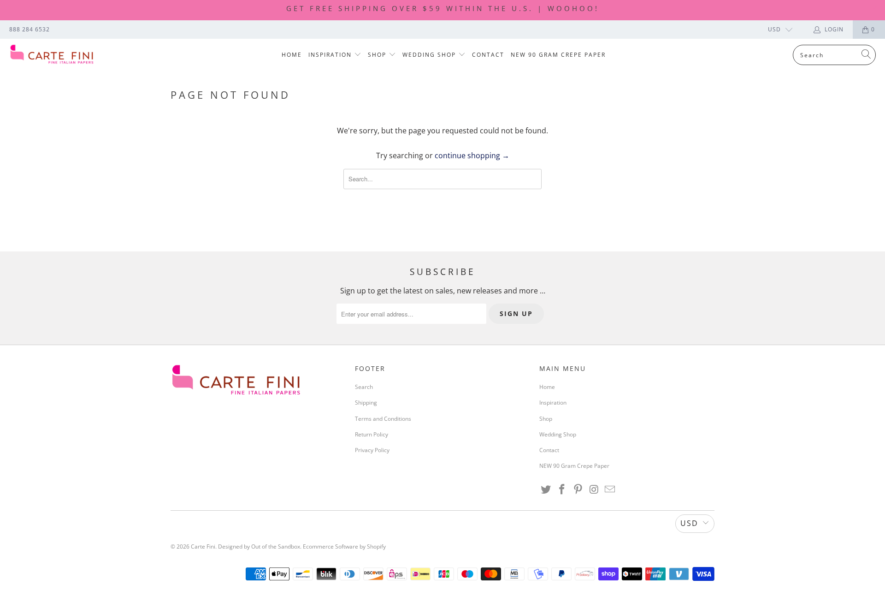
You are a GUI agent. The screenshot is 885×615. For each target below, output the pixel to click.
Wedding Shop (430, 55)
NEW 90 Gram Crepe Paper (558, 55)
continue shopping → (472, 155)
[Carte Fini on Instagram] (594, 489)
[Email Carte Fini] (610, 489)
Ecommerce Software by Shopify (344, 546)
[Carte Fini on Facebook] (562, 489)
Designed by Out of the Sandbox (259, 546)
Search (364, 387)
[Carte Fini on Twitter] (546, 489)
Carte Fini (203, 546)
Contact (488, 55)
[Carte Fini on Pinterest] (578, 489)
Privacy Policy (372, 450)
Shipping (366, 402)
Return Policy (371, 434)
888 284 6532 (29, 29)
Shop (378, 55)
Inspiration (331, 55)
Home (292, 55)
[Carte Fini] (51, 55)
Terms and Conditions (383, 419)
